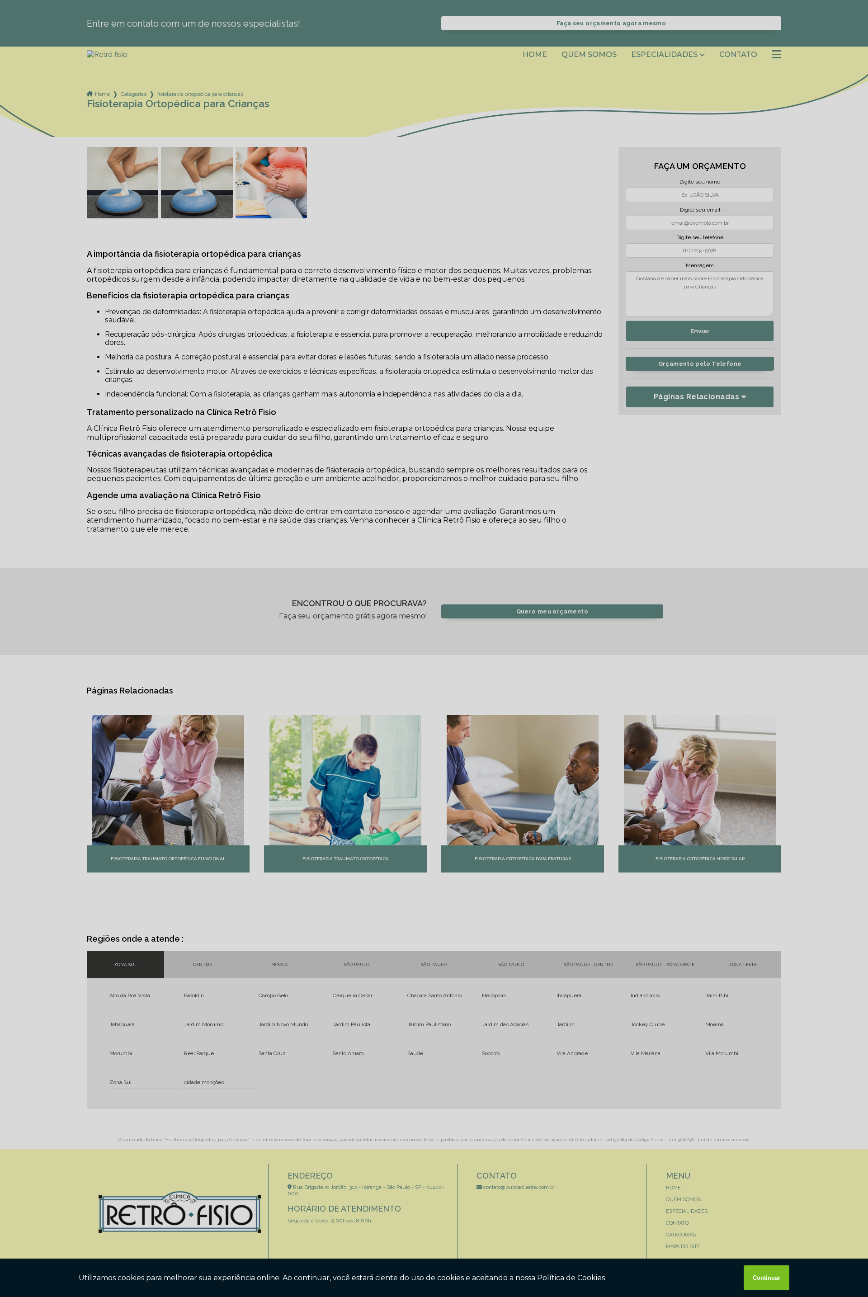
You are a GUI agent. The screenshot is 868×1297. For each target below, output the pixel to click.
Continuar (766, 1277)
